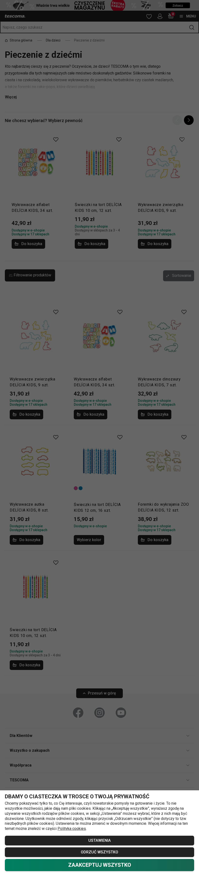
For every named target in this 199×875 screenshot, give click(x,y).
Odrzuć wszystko (99, 852)
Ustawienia (99, 840)
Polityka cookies (72, 828)
